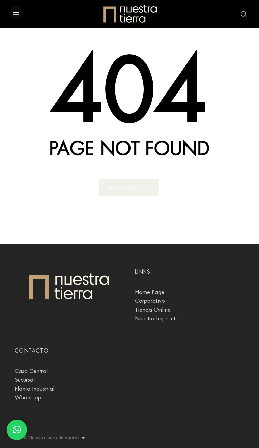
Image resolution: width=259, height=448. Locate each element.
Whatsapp (28, 397)
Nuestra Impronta (157, 318)
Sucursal (25, 380)
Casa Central (31, 371)
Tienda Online (153, 310)
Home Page (149, 292)
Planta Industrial (34, 389)
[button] (16, 14)
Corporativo (150, 301)
